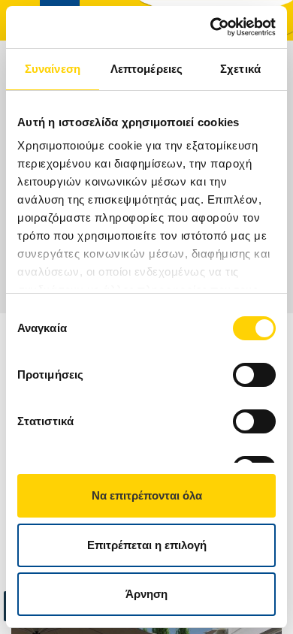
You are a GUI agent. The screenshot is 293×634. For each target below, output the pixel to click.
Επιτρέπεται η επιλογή (147, 545)
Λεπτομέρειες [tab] (146, 68)
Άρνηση (146, 593)
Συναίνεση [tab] (52, 68)
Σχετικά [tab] (240, 68)
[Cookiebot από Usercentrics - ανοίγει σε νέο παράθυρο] (211, 27)
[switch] (254, 375)
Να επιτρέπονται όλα (147, 495)
